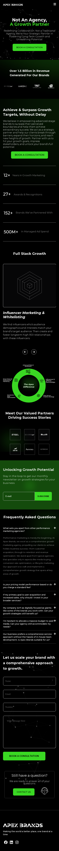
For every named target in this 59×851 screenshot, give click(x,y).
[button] (25, 351)
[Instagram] (17, 842)
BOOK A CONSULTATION (24, 756)
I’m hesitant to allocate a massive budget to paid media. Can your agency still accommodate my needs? (28, 624)
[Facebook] (6, 842)
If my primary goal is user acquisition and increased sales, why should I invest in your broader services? (25, 597)
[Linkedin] (11, 842)
